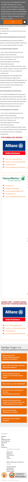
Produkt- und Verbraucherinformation (15, 162)
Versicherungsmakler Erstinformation (15, 167)
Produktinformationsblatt (12, 188)
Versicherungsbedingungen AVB (14, 191)
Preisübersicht (9, 185)
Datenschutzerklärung (19, 18)
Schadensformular (10, 164)
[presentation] (10, 437)
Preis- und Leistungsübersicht (13, 159)
